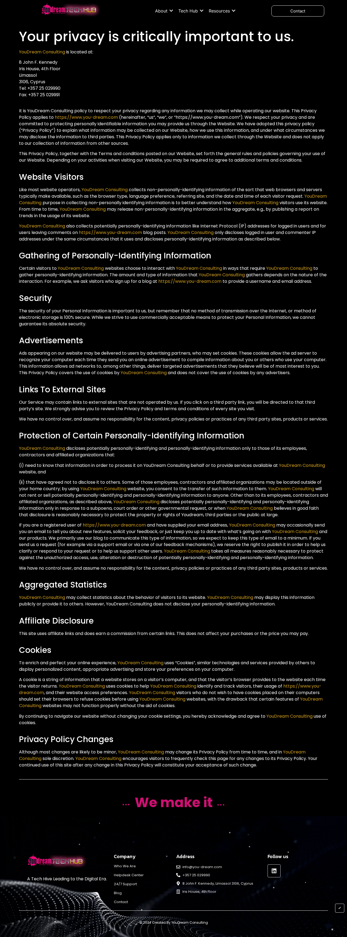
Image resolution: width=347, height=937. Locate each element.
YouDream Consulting (42, 52)
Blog (118, 893)
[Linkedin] (274, 870)
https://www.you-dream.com (86, 117)
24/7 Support (125, 884)
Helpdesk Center (129, 875)
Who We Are (125, 866)
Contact (121, 901)
